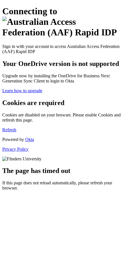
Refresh (9, 129)
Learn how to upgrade (22, 90)
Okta (29, 139)
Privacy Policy (15, 149)
